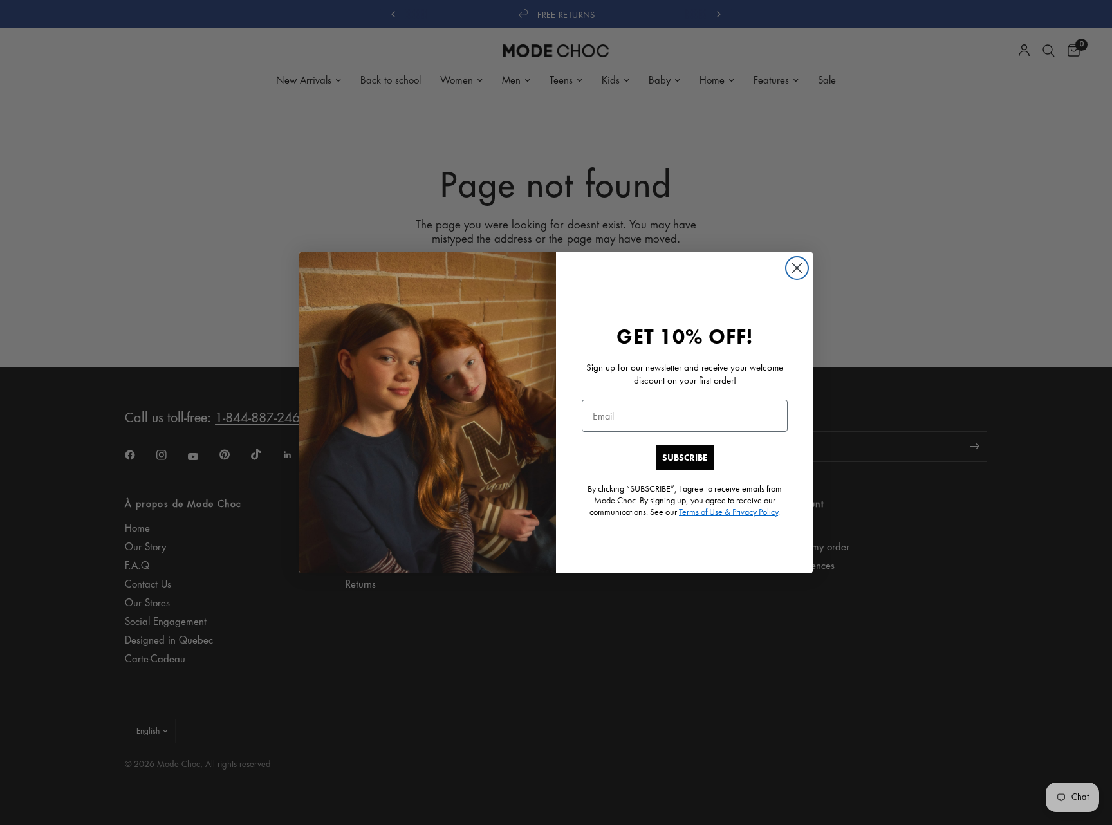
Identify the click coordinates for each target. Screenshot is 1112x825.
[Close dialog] (797, 268)
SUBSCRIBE (684, 457)
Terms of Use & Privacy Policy (728, 511)
